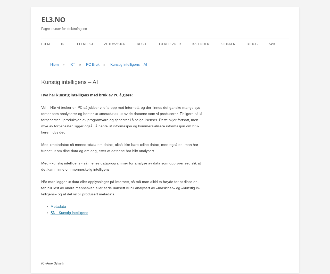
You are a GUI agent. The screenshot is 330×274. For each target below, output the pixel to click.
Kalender (200, 44)
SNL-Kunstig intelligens (69, 213)
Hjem (45, 44)
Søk (272, 44)
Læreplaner (170, 44)
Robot (142, 44)
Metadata (58, 206)
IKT (63, 44)
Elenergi (85, 44)
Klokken (228, 44)
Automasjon (115, 44)
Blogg (252, 44)
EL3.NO (53, 19)
